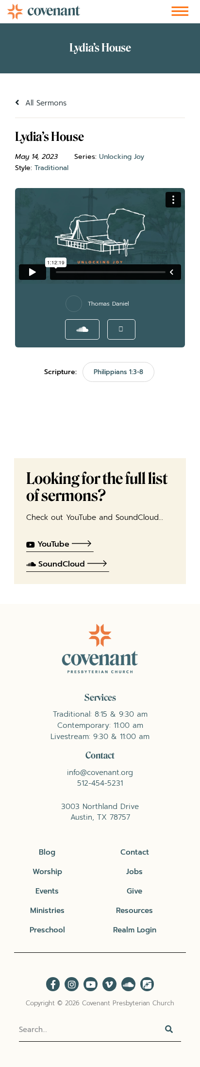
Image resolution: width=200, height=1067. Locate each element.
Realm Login (134, 929)
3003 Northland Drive (100, 806)
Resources (134, 910)
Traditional (51, 168)
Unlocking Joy (121, 157)
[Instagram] (72, 984)
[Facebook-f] (53, 984)
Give (134, 890)
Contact (134, 852)
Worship (47, 871)
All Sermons (44, 102)
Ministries (47, 910)
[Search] (169, 1029)
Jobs (134, 871)
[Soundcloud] (128, 984)
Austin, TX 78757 (100, 817)
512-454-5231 (100, 783)
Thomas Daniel (108, 303)
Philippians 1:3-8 (118, 372)
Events (47, 890)
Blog (47, 852)
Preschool (47, 929)
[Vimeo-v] (109, 984)
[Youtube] (90, 984)
